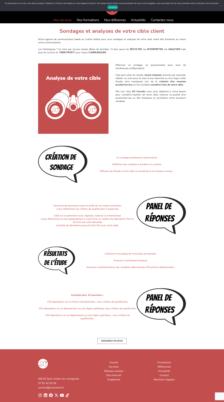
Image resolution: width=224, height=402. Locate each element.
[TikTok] (67, 395)
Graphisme (113, 379)
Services (114, 366)
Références (164, 366)
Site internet (113, 375)
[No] (220, 5)
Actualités (164, 371)
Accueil (114, 362)
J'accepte (113, 7)
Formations (164, 362)
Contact (164, 375)
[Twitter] (56, 395)
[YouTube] (62, 395)
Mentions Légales (164, 379)
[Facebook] (51, 395)
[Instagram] (40, 395)
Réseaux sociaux (113, 371)
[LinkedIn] (45, 395)
